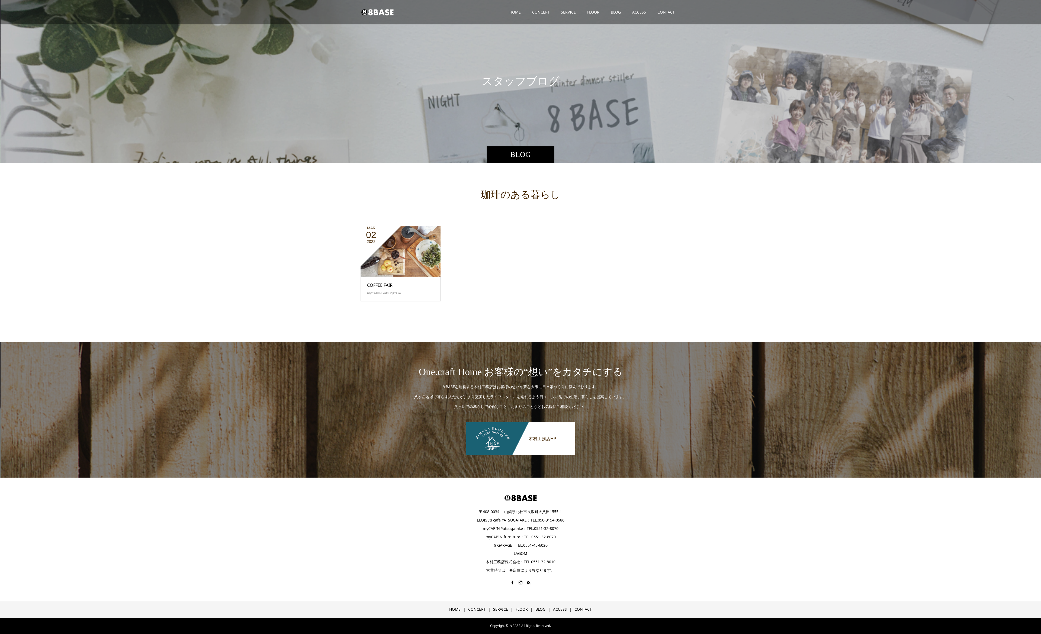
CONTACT (666, 12)
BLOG (616, 12)
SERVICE (568, 12)
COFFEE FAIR (380, 285)
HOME (515, 12)
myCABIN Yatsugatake (384, 293)
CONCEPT (541, 12)
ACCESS (639, 12)
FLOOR (593, 12)
